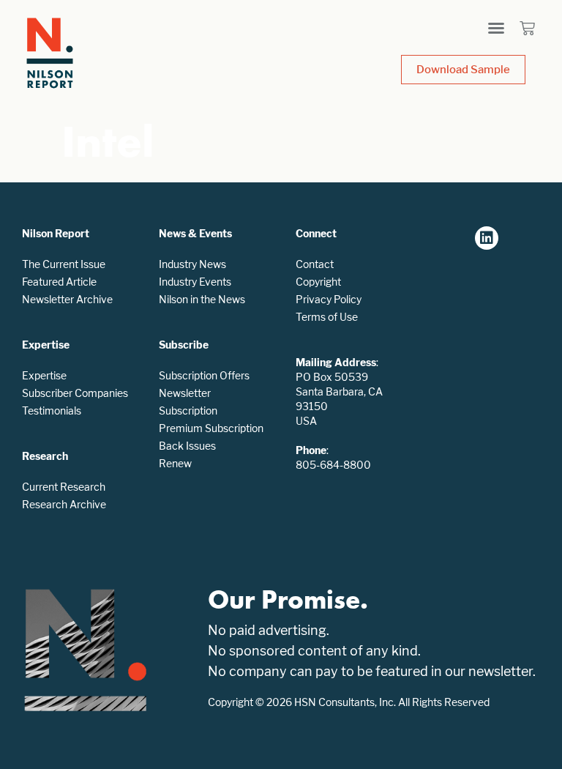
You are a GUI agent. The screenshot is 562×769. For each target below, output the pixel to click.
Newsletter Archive (67, 299)
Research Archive (64, 504)
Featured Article (59, 281)
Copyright (318, 281)
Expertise (44, 375)
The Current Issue (63, 264)
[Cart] (527, 28)
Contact (315, 264)
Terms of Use (327, 317)
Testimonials (51, 410)
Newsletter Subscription (188, 402)
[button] (496, 28)
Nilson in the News (202, 299)
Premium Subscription (211, 428)
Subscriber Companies (75, 393)
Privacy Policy (328, 299)
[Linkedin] (486, 238)
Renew (175, 463)
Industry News (192, 264)
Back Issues (187, 445)
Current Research (63, 486)
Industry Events (195, 281)
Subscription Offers (204, 375)
